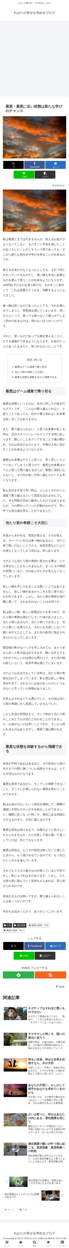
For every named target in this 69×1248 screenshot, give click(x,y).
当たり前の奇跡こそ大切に (29, 372)
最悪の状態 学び (15, 930)
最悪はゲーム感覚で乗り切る (31, 366)
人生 (9, 925)
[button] (45, 175)
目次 (30, 359)
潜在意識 (21, 925)
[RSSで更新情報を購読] (50, 974)
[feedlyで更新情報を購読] (18, 974)
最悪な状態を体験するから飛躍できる (36, 377)
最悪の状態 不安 (39, 925)
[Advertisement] (34, 59)
